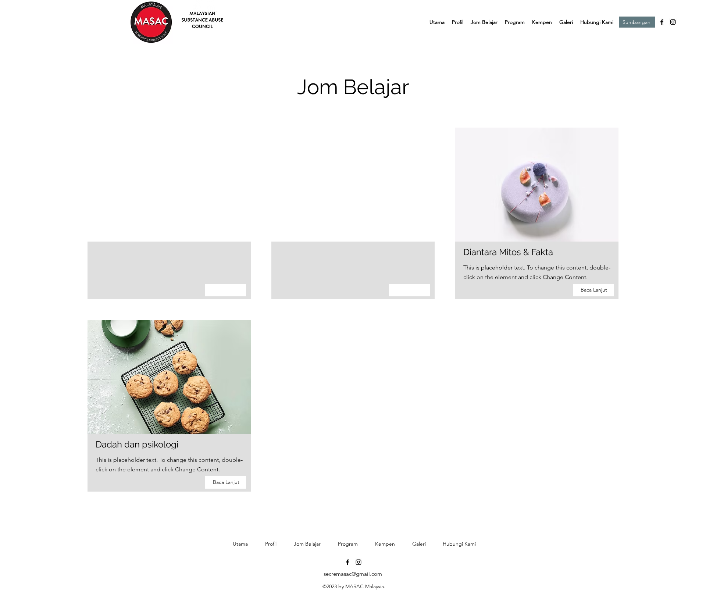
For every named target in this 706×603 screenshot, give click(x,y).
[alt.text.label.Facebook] (662, 22)
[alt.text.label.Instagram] (673, 22)
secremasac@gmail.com (353, 573)
